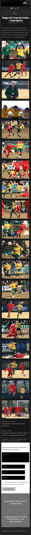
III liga (11, 439)
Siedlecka (10, 441)
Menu (14, 13)
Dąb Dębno (5, 439)
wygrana (17, 441)
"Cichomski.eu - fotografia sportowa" (17, 531)
